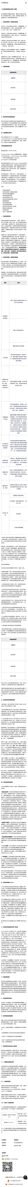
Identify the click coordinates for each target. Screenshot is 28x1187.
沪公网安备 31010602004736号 (15, 1184)
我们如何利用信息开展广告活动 (10, 199)
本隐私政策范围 (6, 190)
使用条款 (4, 1145)
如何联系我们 (6, 210)
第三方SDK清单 (17, 778)
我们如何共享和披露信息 (8, 193)
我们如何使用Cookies (8, 197)
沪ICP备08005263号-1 (15, 1180)
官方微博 (6, 1156)
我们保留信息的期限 (7, 204)
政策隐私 (4, 1142)
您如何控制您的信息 (7, 195)
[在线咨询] (25, 1177)
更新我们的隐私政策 (7, 208)
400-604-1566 (17, 1145)
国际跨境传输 (6, 201)
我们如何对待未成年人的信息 (9, 206)
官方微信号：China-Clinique (11, 1159)
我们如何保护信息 (7, 202)
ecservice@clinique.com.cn (7, 139)
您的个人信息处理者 (7, 211)
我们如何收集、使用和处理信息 (10, 192)
